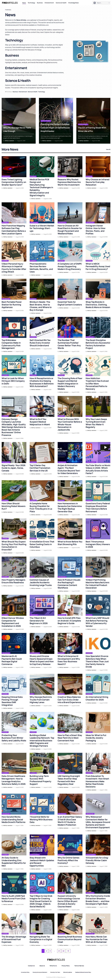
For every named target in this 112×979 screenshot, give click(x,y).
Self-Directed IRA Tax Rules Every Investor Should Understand (40, 343)
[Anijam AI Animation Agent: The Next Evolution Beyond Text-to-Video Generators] (70, 452)
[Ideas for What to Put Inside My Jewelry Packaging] (98, 722)
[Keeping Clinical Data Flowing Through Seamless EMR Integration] (14, 684)
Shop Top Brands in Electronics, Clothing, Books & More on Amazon (98, 304)
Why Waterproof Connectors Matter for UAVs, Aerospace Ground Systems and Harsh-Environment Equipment (98, 822)
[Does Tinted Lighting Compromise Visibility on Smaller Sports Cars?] (14, 166)
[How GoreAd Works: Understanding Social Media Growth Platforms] (14, 804)
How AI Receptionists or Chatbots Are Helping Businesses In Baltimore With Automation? (42, 382)
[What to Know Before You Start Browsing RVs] (70, 528)
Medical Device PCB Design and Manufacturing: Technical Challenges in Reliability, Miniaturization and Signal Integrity (41, 187)
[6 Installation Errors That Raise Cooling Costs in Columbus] (42, 528)
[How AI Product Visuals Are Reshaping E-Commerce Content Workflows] (70, 567)
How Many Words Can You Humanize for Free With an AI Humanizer (96, 939)
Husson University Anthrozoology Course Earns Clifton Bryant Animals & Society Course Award (69, 901)
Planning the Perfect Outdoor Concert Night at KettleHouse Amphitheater (55, 128)
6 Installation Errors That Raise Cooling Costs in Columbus (42, 544)
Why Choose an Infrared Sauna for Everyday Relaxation (97, 182)
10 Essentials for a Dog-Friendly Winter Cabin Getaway (97, 860)
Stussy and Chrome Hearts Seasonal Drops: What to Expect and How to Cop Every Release (42, 660)
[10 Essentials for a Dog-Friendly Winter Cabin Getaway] (98, 844)
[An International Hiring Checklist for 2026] (98, 684)
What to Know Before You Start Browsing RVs (70, 543)
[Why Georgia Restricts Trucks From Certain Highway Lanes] (42, 684)
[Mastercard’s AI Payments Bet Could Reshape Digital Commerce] (14, 643)
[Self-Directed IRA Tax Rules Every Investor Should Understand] (42, 327)
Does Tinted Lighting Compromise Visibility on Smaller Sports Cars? (14, 182)
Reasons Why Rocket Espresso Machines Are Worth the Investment (69, 182)
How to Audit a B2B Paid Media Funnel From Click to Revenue (13, 898)
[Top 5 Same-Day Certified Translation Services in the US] (42, 452)
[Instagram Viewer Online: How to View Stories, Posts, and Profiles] (98, 212)
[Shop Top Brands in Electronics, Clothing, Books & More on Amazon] (98, 289)
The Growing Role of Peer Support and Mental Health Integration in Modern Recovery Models (70, 383)
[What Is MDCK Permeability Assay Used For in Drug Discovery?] (98, 251)
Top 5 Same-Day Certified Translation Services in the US (40, 468)
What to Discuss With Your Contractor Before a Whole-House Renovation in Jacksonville (70, 424)
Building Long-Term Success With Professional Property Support (40, 780)
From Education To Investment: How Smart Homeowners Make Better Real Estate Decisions (97, 781)
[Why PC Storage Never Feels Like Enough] (19, 121)
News (32, 576)
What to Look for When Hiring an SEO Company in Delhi (13, 381)
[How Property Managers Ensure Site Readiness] (14, 567)
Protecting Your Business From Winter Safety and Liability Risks (14, 738)
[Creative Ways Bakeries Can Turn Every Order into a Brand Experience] (70, 684)
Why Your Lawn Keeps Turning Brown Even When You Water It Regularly (96, 423)
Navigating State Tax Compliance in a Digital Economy (41, 939)
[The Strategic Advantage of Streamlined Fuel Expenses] (14, 923)
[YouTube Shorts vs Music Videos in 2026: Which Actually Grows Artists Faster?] (98, 452)
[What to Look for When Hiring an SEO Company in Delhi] (14, 365)
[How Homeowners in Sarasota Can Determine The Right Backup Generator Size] (70, 490)
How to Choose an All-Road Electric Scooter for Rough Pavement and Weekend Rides (70, 229)
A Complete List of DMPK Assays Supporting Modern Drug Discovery (70, 266)
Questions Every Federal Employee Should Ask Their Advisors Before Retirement (98, 507)
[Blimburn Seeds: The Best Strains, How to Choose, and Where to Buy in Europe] (42, 289)
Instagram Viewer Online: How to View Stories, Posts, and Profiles (95, 229)
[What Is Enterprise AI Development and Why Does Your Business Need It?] (70, 643)
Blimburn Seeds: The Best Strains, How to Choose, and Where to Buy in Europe (40, 305)
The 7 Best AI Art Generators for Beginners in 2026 (39, 621)
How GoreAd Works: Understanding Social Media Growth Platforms (13, 819)
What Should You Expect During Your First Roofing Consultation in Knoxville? (14, 545)
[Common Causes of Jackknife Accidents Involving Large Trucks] (42, 567)
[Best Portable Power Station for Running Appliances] (14, 289)
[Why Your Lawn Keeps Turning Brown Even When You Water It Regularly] (98, 406)
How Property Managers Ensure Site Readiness (13, 581)
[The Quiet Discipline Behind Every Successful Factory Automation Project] (98, 327)
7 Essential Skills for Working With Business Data (41, 819)
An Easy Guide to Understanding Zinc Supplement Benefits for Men (14, 861)
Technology (41, 91)
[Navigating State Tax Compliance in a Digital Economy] (42, 923)
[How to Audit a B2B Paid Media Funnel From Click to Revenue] (14, 883)
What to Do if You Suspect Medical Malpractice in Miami (40, 422)
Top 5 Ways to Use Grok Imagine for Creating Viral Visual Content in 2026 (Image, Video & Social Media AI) (41, 901)
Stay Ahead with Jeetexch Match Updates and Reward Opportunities (42, 861)
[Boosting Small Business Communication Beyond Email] (70, 923)
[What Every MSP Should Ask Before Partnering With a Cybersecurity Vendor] (98, 605)
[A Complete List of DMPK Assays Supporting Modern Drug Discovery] (70, 251)
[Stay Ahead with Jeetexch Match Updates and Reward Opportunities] (42, 844)
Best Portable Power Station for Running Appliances (12, 304)
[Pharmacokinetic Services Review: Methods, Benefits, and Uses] (42, 251)
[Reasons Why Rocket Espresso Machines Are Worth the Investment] (70, 166)
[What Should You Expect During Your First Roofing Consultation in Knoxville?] (14, 528)
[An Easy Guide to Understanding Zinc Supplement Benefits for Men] (14, 844)
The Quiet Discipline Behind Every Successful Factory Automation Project (98, 344)
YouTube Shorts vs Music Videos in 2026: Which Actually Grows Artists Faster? (98, 469)
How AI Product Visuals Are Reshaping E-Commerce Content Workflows (69, 583)
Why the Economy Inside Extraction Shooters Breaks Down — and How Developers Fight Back (98, 899)
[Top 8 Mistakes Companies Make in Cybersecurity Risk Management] (14, 327)
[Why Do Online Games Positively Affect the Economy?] (70, 844)
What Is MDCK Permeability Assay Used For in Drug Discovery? (98, 266)
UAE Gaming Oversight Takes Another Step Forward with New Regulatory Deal (69, 780)
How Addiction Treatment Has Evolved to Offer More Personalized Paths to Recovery (97, 383)
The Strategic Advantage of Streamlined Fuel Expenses (14, 939)
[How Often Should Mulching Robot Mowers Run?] (14, 490)
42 (63, 951)
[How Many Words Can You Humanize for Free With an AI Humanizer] (98, 923)
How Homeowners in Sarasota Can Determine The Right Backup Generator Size (70, 507)
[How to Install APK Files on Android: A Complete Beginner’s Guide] (70, 605)
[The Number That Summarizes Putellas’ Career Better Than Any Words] (70, 327)
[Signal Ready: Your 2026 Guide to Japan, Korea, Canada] (14, 452)
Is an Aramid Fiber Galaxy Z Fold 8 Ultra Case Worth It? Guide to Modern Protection (70, 820)
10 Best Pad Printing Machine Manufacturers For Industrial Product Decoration (97, 583)
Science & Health (32, 91)
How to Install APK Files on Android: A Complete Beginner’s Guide (69, 621)
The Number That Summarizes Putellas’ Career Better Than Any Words (69, 344)
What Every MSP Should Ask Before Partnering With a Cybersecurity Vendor (97, 622)
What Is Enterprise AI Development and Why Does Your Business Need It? (69, 660)
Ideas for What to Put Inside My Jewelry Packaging (96, 738)
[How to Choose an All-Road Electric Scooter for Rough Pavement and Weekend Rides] (70, 212)
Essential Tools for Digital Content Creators (70, 303)
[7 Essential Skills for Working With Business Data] (42, 804)
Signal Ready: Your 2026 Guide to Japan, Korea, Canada (13, 468)
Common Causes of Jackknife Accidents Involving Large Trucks (41, 582)
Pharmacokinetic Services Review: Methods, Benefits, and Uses (41, 267)
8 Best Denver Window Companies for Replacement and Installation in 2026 (13, 622)
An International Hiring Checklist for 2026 (97, 698)
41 (59, 951)
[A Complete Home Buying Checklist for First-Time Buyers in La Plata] (42, 490)
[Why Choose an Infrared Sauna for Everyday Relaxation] (98, 166)
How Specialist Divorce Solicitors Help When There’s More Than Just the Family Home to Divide (97, 661)
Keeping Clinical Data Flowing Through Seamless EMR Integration (12, 701)
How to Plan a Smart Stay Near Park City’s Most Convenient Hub (70, 738)
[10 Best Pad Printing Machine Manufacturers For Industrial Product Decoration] (98, 567)
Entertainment (23, 91)
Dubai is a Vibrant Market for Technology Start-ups (42, 228)
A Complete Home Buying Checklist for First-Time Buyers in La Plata (41, 507)
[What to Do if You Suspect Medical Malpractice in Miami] (42, 406)
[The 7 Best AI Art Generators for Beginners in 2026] (42, 605)
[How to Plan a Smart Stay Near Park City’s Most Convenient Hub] (70, 722)
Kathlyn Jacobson (9, 140)
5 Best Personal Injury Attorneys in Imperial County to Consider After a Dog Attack (14, 267)
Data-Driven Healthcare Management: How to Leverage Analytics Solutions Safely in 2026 (14, 780)
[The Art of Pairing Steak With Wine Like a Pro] (93, 121)
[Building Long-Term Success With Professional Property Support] (42, 763)
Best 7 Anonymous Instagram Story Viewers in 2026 (98, 544)
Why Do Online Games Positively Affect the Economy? (68, 860)
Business (15, 91)
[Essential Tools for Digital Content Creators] (70, 289)
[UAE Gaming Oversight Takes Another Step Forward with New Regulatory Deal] (70, 763)
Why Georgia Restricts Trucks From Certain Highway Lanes (41, 700)
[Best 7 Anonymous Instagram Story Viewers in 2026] (98, 528)
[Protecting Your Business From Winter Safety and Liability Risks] (14, 722)
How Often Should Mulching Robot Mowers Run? (13, 506)
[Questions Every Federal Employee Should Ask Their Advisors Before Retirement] (98, 490)
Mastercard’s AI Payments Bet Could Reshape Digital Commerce (12, 660)
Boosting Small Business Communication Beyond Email (70, 939)
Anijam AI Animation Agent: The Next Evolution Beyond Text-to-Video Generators (69, 469)
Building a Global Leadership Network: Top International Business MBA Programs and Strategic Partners (42, 740)
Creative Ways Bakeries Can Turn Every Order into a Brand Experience (69, 700)
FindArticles (8, 9)
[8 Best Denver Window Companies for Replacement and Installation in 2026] (14, 605)
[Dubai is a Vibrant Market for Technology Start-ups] (42, 212)
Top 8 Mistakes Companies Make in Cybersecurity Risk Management (11, 344)
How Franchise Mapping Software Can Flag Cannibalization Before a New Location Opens (14, 229)
